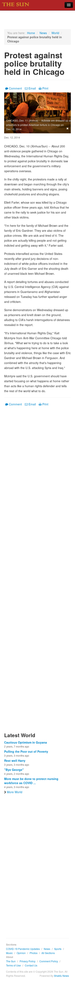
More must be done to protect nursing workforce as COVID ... (31, 781)
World (55, 33)
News (43, 33)
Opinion (21, 953)
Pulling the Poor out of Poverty (26, 751)
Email (32, 88)
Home (31, 33)
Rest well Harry (14, 760)
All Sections (48, 953)
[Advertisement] (37, 571)
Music (9, 953)
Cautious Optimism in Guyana (25, 742)
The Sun (11, 961)
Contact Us (31, 965)
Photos (34, 953)
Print (45, 88)
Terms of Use (13, 965)
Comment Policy (48, 961)
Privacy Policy (27, 961)
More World (14, 792)
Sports (57, 949)
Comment (15, 88)
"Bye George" (14, 770)
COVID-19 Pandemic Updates (23, 949)
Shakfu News (61, 975)
